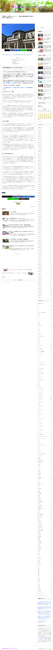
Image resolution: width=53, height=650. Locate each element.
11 (42, 115)
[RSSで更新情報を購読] (19, 204)
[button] (29, 50)
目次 (17, 57)
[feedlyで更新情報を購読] (17, 204)
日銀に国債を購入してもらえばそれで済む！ (18, 59)
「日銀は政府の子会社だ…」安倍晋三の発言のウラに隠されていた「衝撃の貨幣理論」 (18, 87)
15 (50, 115)
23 (38, 118)
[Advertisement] (18, 21)
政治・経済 (4, 192)
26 (44, 118)
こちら (40, 636)
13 (46, 115)
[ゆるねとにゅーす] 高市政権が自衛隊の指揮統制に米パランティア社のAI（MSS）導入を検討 (44, 612)
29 (50, 118)
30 (38, 119)
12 (44, 115)
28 (48, 118)
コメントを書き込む (18, 279)
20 (46, 116)
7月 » (41, 121)
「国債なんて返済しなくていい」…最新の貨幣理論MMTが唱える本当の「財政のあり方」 (17, 54)
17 (40, 116)
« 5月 (39, 121)
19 (44, 116)
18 (42, 116)
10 (40, 115)
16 (38, 116)
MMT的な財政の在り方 (16, 63)
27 (46, 118)
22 (50, 116)
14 (48, 115)
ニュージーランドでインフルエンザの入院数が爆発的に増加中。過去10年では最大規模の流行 (44, 603)
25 (42, 118)
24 (40, 118)
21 (48, 116)
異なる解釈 (14, 62)
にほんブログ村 (40, 106)
